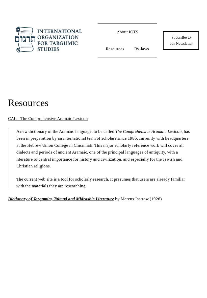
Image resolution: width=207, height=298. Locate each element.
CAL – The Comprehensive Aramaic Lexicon (48, 118)
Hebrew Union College (47, 145)
